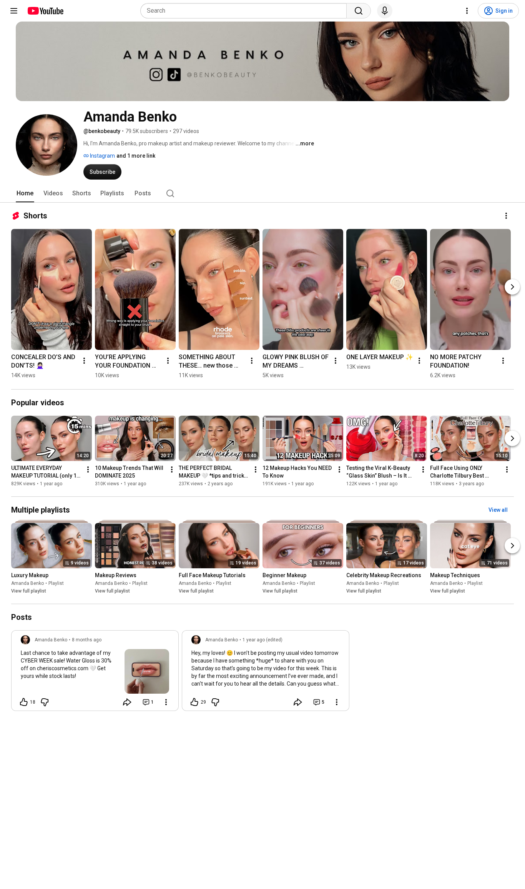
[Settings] (467, 10)
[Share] (127, 702)
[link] (95, 673)
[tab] (25, 193)
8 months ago (86, 640)
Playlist (56, 583)
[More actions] (506, 215)
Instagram (102, 156)
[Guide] (13, 10)
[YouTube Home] (45, 11)
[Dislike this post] (44, 702)
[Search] (358, 10)
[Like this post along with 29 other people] (194, 702)
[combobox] (246, 10)
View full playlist (28, 591)
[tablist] (262, 193)
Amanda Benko (27, 583)
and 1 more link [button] (135, 156)
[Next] (512, 287)
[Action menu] (166, 702)
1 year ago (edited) (262, 640)
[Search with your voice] (384, 10)
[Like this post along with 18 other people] (24, 702)
